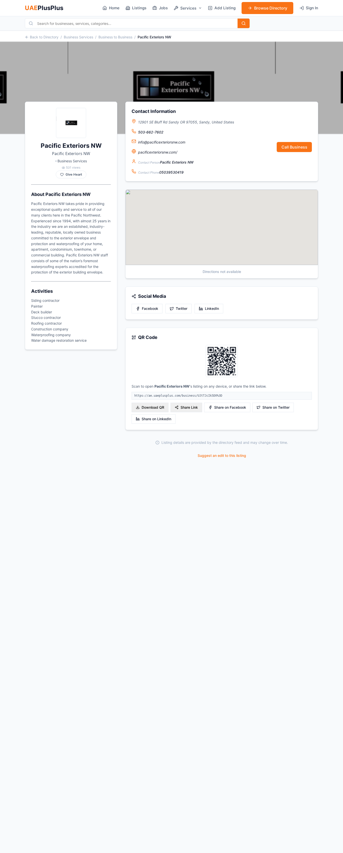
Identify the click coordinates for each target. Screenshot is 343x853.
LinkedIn (212, 308)
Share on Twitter (276, 407)
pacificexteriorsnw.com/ (157, 152)
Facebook (150, 308)
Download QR (153, 407)
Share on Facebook (230, 407)
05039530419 (171, 172)
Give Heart (74, 174)
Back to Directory (44, 37)
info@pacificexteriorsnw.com (161, 142)
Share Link (189, 407)
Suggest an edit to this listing (222, 455)
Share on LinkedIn (156, 419)
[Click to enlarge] (222, 361)
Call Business (294, 147)
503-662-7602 (150, 132)
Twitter (181, 308)
